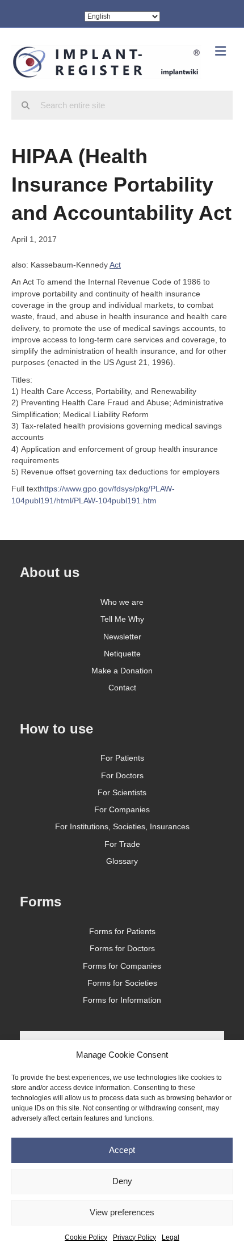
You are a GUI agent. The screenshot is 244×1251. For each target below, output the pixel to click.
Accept (122, 1150)
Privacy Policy (134, 1237)
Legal (170, 1237)
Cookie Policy (86, 1237)
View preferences (122, 1212)
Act (115, 264)
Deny (122, 1181)
